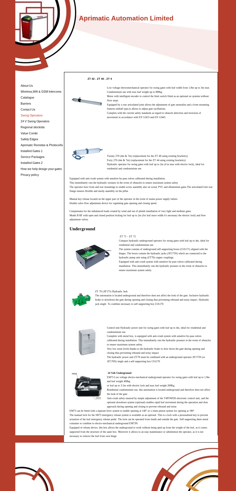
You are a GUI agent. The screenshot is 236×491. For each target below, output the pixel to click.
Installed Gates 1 (32, 151)
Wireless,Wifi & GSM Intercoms (41, 91)
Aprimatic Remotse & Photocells (42, 145)
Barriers (26, 103)
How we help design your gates (41, 168)
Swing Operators (32, 115)
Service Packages (32, 157)
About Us (27, 85)
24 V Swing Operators (35, 121)
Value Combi (29, 133)
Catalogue (27, 97)
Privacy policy (30, 174)
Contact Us (28, 109)
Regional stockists (33, 127)
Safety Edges (29, 139)
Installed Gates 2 (32, 162)
